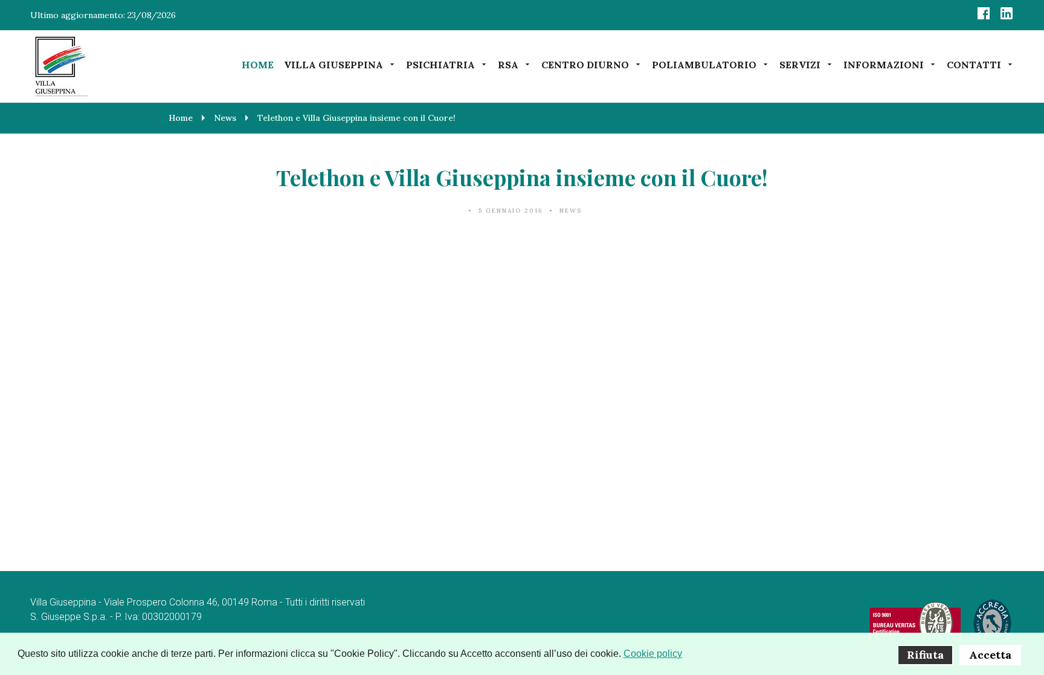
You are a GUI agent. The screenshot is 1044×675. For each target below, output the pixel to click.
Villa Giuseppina (333, 64)
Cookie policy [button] (653, 653)
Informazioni (883, 64)
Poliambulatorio (704, 64)
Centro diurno (585, 64)
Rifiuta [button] (925, 655)
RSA (508, 64)
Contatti (974, 64)
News (570, 211)
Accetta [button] (990, 655)
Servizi (799, 64)
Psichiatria (440, 64)
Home (258, 64)
